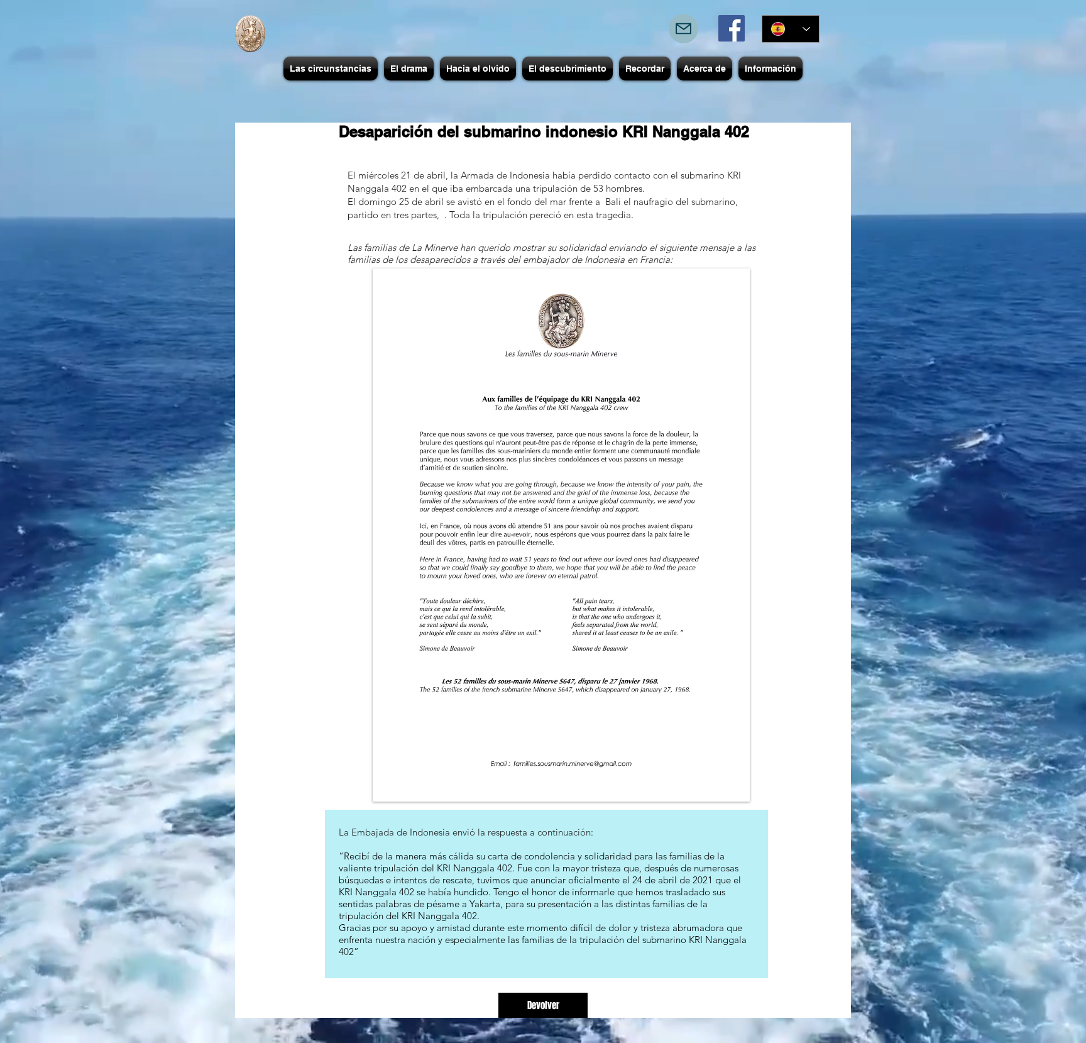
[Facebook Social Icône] (731, 28)
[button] (330, 68)
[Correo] (683, 28)
